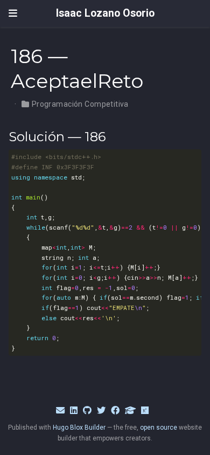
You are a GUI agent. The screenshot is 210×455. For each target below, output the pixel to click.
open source (158, 427)
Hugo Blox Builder (79, 427)
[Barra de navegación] (13, 13)
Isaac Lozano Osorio (105, 13)
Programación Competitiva (80, 104)
